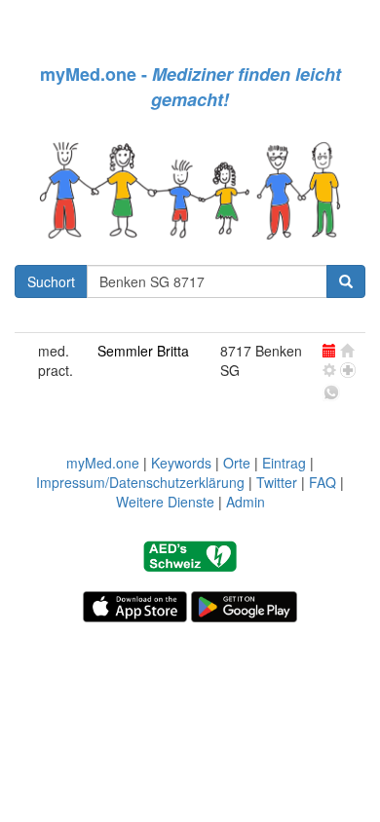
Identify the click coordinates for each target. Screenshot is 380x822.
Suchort (51, 281)
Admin (245, 501)
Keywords (181, 462)
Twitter (276, 482)
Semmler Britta (143, 350)
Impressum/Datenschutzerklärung (140, 482)
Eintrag (284, 462)
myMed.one (102, 462)
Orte (236, 462)
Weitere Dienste (165, 501)
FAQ (322, 482)
